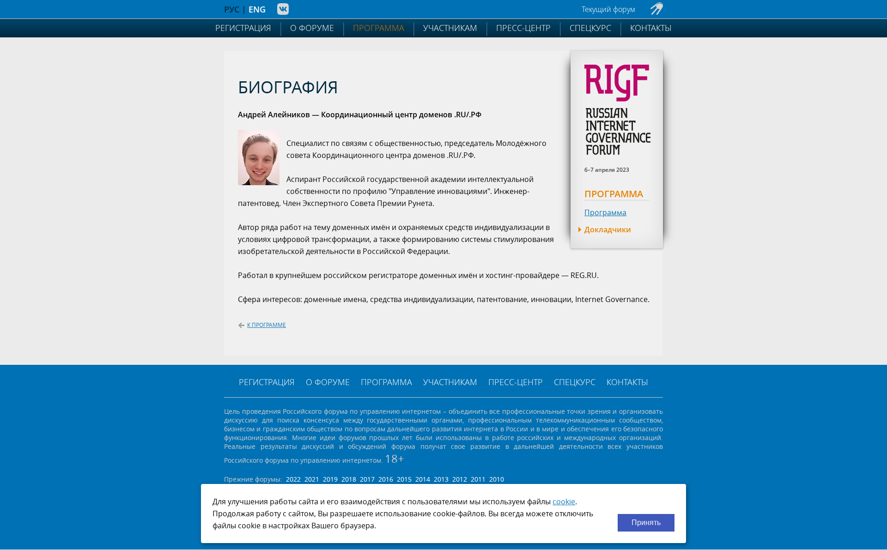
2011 (478, 479)
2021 (311, 479)
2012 (459, 479)
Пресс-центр (523, 27)
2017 (367, 479)
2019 (330, 479)
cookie (564, 501)
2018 (348, 479)
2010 (496, 479)
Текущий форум (608, 9)
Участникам (450, 27)
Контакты (651, 27)
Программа (378, 27)
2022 (293, 479)
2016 (385, 479)
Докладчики (607, 229)
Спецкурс (590, 27)
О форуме (312, 27)
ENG (257, 9)
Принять (646, 522)
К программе (266, 325)
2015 (404, 479)
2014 (422, 479)
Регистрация (243, 27)
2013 (441, 479)
